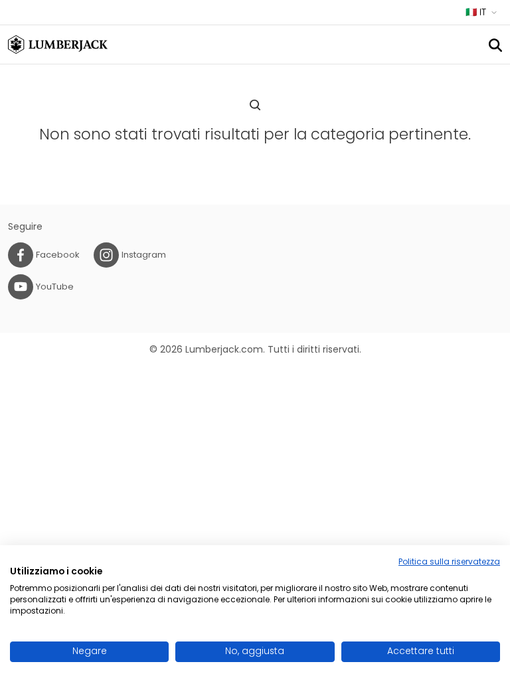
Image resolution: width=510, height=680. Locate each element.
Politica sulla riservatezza (449, 561)
